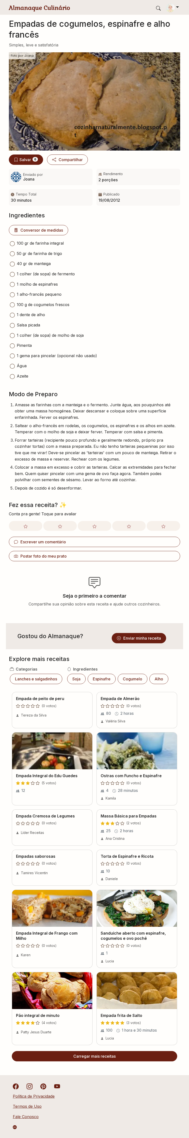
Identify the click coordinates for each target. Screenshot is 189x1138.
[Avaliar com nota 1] (25, 526)
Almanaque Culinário (39, 8)
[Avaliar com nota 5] (163, 526)
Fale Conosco (26, 1116)
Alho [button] (159, 678)
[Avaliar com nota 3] (94, 526)
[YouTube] (57, 1085)
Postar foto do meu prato (43, 556)
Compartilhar (71, 159)
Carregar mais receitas (94, 1056)
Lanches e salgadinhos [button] (36, 678)
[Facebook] (16, 1085)
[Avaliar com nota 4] (129, 526)
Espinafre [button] (101, 678)
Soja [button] (76, 678)
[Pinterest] (43, 1085)
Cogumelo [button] (132, 678)
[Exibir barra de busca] (158, 8)
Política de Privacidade (34, 1096)
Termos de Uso (27, 1106)
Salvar (27, 159)
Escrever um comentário (43, 541)
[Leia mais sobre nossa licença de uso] (15, 1127)
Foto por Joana (22, 55)
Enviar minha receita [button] (142, 638)
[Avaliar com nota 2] (60, 526)
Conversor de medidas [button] (41, 230)
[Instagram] (29, 1085)
